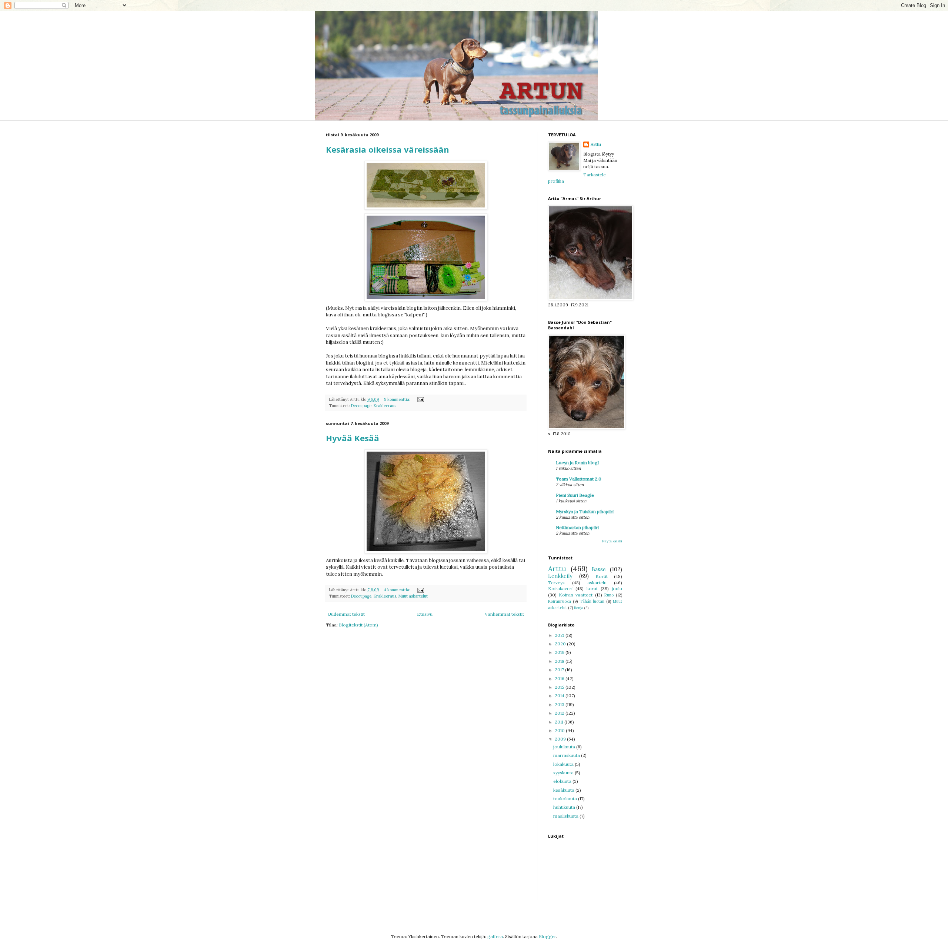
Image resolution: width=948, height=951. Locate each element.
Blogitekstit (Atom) (358, 625)
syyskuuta (564, 772)
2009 (561, 739)
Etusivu (425, 614)
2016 (560, 678)
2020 (561, 643)
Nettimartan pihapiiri (577, 527)
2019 (560, 652)
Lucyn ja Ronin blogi (577, 462)
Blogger (547, 936)
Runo (609, 595)
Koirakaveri (560, 588)
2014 (560, 695)
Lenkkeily (560, 576)
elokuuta (563, 781)
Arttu (596, 144)
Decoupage (361, 405)
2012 (560, 713)
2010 (560, 730)
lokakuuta (564, 764)
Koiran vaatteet (575, 595)
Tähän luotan (592, 601)
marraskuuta (567, 755)
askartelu (597, 582)
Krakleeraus (385, 405)
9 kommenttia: (397, 399)
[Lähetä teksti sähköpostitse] (420, 399)
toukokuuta (565, 798)
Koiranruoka (559, 601)
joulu (617, 588)
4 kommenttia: (397, 589)
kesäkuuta (564, 790)
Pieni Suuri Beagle (575, 495)
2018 (560, 661)
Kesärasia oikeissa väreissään (387, 149)
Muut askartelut (413, 596)
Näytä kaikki (612, 541)
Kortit (601, 576)
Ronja (578, 607)
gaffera (495, 936)
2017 (560, 669)
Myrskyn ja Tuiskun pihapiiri (585, 511)
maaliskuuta (566, 816)
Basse (599, 569)
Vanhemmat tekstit (504, 614)
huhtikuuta (564, 807)
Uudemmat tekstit (346, 614)
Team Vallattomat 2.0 (578, 479)
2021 (560, 635)
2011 (559, 722)
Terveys (556, 582)
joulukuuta (564, 746)
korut (592, 588)
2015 (560, 687)
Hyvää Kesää (352, 437)
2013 (560, 704)
